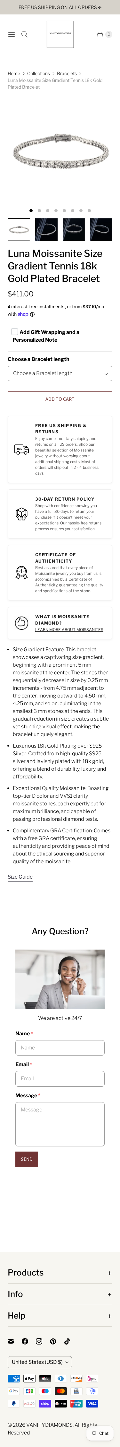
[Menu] (11, 34)
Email (23, 1064)
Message (27, 1095)
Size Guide (20, 877)
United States (37, 1362)
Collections (38, 73)
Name (24, 1033)
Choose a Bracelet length (38, 359)
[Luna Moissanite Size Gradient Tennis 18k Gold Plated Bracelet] (60, 150)
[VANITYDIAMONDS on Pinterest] (57, 1341)
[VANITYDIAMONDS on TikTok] (71, 1341)
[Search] (24, 34)
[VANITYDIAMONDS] (60, 34)
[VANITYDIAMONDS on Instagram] (43, 1341)
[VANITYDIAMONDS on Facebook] (29, 1341)
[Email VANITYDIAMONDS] (15, 1341)
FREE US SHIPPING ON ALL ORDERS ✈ (60, 7)
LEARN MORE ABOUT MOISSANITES (69, 629)
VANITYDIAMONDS (49, 1425)
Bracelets (67, 73)
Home (14, 73)
